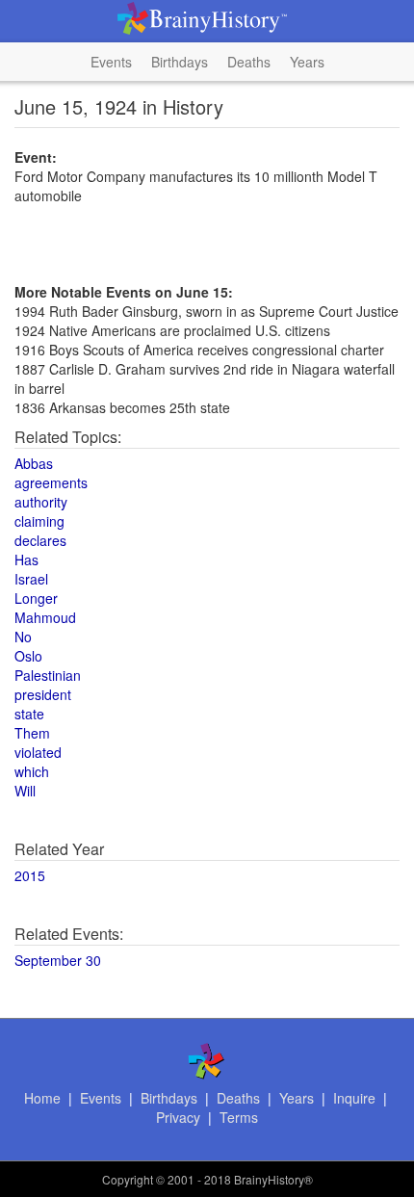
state (29, 713)
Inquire (354, 1097)
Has (26, 559)
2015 (29, 875)
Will (25, 790)
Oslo (28, 655)
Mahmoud (45, 617)
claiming (39, 521)
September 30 (57, 960)
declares (40, 540)
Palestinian (47, 675)
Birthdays (179, 61)
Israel (31, 578)
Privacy (178, 1117)
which (31, 771)
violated (38, 752)
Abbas (33, 463)
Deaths (249, 61)
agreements (51, 482)
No (23, 636)
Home (42, 1097)
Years (307, 61)
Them (32, 732)
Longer (36, 598)
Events (111, 61)
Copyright (127, 1179)
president (42, 694)
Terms (239, 1117)
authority (40, 501)
